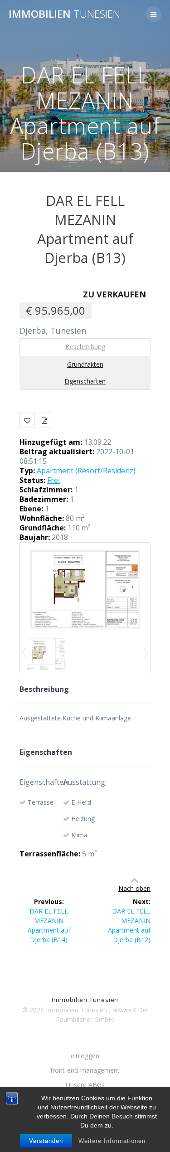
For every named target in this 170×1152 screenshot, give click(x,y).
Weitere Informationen (112, 1140)
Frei (53, 480)
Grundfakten (85, 364)
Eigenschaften (85, 381)
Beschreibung (85, 346)
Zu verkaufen (114, 294)
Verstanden (46, 1140)
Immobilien (64, 14)
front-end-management (85, 1070)
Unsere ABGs (85, 1084)
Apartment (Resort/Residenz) (86, 471)
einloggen (85, 1055)
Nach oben (134, 888)
